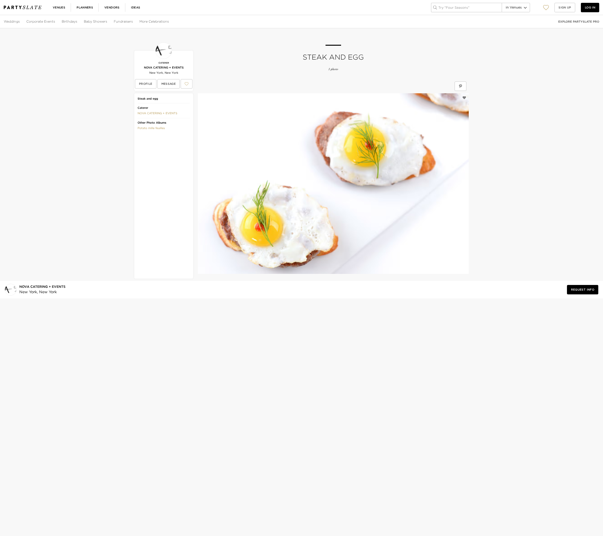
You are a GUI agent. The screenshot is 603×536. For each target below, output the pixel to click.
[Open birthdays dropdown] (77, 21)
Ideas (135, 7)
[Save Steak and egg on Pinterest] (460, 86)
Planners (85, 7)
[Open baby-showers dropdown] (107, 21)
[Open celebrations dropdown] (169, 21)
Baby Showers (95, 21)
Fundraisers (123, 21)
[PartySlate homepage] (22, 7)
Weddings (12, 21)
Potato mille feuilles (151, 128)
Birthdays (69, 21)
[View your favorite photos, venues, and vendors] (546, 7)
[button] (546, 7)
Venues (59, 7)
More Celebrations (154, 21)
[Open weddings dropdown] (20, 21)
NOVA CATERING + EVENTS (164, 67)
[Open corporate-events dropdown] (55, 21)
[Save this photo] (464, 98)
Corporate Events (40, 21)
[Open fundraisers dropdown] (133, 21)
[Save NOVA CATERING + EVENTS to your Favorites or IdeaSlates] (186, 84)
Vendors (112, 7)
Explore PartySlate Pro (578, 21)
